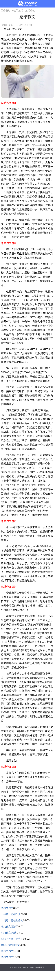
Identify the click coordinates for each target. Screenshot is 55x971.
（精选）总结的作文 (12, 920)
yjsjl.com (33, 967)
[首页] (27, 3)
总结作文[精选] (9, 932)
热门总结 (18, 10)
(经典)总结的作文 (10, 945)
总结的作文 (7, 908)
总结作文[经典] (9, 926)
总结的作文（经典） (12, 938)
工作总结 (6, 10)
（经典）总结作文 (11, 914)
